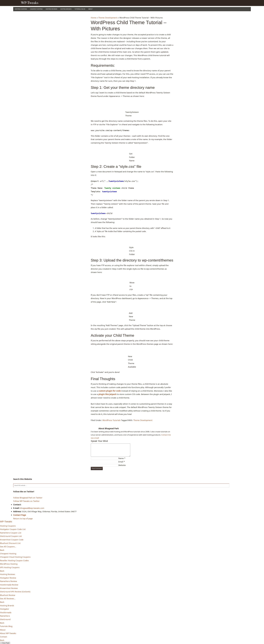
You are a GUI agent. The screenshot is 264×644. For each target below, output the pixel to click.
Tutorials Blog (80, 9)
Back (2, 550)
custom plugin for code (109, 390)
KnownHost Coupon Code (11, 539)
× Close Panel (5, 643)
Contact (3, 636)
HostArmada (5, 612)
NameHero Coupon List (10, 532)
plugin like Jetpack (107, 394)
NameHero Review (8, 581)
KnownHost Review (9, 588)
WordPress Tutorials (111, 420)
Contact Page (19, 515)
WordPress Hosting (8, 564)
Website (122, 465)
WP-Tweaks (29, 2)
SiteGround (5, 619)
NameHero (5, 616)
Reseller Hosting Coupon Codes (14, 560)
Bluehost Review (7, 595)
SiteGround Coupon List (11, 536)
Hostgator (4, 609)
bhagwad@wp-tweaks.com (32, 508)
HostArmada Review (9, 584)
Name (121, 458)
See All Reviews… (8, 598)
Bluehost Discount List (10, 543)
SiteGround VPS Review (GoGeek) (15, 591)
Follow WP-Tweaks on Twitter (26, 501)
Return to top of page (23, 518)
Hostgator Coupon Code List (13, 529)
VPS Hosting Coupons (9, 567)
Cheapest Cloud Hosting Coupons (15, 557)
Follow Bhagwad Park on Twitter (27, 497)
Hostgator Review (8, 577)
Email (120, 461)
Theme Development (107, 17)
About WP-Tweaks (8, 633)
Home (93, 17)
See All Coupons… (8, 546)
